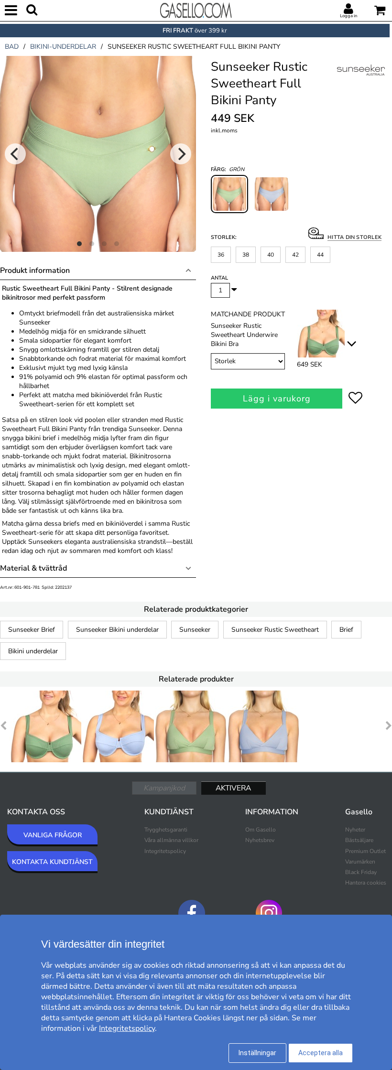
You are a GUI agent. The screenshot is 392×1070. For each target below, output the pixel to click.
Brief (346, 629)
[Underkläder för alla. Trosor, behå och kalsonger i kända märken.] (196, 9)
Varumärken (360, 861)
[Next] (180, 153)
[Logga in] (348, 9)
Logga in (348, 16)
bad (12, 46)
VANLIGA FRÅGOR (52, 835)
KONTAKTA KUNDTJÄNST (52, 861)
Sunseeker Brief (31, 629)
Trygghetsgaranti (165, 829)
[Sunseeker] (361, 80)
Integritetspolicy (165, 851)
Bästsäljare (359, 840)
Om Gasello (260, 829)
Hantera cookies (365, 882)
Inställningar (257, 1053)
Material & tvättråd (33, 568)
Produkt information (35, 270)
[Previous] (15, 153)
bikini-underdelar (63, 46)
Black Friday (361, 872)
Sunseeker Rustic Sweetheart (275, 629)
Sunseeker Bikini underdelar (117, 629)
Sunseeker (194, 629)
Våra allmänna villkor (171, 840)
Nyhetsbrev (259, 840)
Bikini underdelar (33, 651)
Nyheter (355, 829)
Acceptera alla (320, 1053)
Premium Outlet (365, 851)
